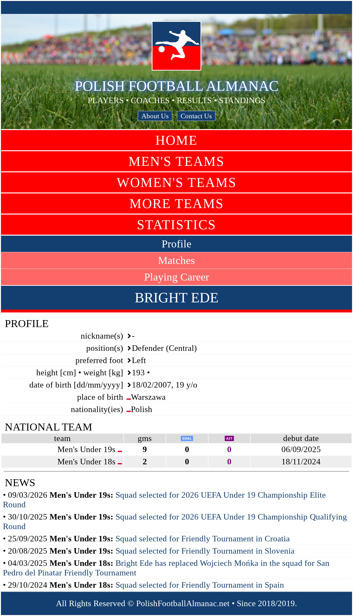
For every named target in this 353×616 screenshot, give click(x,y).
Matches (176, 260)
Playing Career (176, 277)
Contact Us (196, 116)
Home (176, 140)
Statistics (176, 224)
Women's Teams (177, 182)
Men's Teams (176, 161)
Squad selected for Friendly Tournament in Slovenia (205, 551)
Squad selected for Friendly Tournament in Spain (200, 585)
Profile (176, 244)
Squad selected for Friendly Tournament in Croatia (203, 538)
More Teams (176, 203)
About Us (155, 116)
